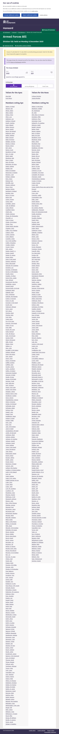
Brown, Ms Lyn (36, 156)
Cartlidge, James (10, 203)
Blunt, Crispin (9, 160)
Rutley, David (9, 602)
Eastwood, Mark (10, 290)
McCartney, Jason (11, 509)
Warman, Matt (10, 693)
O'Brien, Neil (9, 559)
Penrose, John (9, 567)
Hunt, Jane (9, 422)
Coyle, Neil (35, 185)
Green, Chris (9, 358)
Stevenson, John (10, 639)
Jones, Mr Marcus (10, 449)
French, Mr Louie (10, 329)
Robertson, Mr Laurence (12, 592)
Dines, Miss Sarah (10, 263)
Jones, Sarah (35, 329)
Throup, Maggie (10, 662)
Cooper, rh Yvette (36, 181)
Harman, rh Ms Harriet (38, 288)
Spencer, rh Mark (10, 631)
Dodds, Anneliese (36, 214)
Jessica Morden (36, 98)
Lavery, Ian (35, 346)
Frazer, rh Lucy (10, 325)
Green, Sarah (35, 272)
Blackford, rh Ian (36, 137)
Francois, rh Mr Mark (11, 323)
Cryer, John (35, 193)
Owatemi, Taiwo (36, 433)
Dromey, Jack (35, 222)
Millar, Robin (9, 519)
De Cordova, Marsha (37, 208)
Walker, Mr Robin (10, 687)
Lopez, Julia (9, 486)
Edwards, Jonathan (37, 232)
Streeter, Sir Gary (10, 645)
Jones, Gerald (35, 323)
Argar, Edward (9, 125)
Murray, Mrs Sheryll (11, 550)
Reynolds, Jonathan (37, 462)
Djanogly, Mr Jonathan (12, 265)
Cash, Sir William (10, 205)
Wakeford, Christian (11, 683)
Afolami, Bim (9, 108)
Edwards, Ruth (10, 292)
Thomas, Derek (10, 660)
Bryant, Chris (35, 158)
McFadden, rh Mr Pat (37, 381)
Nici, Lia (8, 555)
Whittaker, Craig (10, 703)
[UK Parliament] (9, 21)
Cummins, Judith (36, 195)
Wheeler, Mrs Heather (12, 701)
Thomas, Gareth (36, 515)
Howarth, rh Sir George (38, 313)
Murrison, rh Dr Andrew (12, 552)
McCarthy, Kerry (36, 373)
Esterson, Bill (35, 243)
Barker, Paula (35, 129)
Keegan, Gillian (10, 457)
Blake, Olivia (35, 141)
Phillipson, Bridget (37, 447)
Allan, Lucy (9, 117)
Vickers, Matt (9, 678)
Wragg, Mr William (11, 718)
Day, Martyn (35, 205)
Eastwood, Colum (36, 230)
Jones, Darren (35, 321)
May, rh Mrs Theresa (11, 503)
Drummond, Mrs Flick (11, 282)
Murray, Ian (35, 408)
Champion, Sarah (36, 177)
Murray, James (36, 410)
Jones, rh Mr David (11, 447)
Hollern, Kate (35, 305)
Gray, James (9, 356)
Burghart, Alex (10, 193)
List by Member (13, 86)
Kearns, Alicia (9, 455)
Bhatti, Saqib (9, 156)
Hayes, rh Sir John (11, 387)
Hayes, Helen (35, 292)
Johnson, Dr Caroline (11, 439)
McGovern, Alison (36, 385)
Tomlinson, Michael (11, 666)
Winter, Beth (35, 555)
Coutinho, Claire (10, 239)
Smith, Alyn (35, 484)
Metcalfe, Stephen (11, 517)
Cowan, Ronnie (36, 183)
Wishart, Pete (35, 557)
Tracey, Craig (9, 668)
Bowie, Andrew (10, 166)
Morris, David (9, 538)
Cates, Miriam (9, 208)
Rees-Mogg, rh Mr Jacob (12, 586)
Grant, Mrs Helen (10, 354)
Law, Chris (34, 348)
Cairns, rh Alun (10, 199)
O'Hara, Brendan (36, 420)
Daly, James (9, 249)
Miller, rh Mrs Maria (11, 521)
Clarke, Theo (9, 224)
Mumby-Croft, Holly (11, 548)
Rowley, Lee (9, 598)
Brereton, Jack (10, 174)
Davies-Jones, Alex (37, 203)
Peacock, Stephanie (37, 439)
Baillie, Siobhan (10, 135)
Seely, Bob (8, 608)
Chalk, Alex (9, 212)
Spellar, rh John (36, 497)
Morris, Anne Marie (11, 536)
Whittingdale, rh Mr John (13, 705)
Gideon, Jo (9, 346)
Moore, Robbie (10, 534)
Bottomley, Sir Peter (11, 164)
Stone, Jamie (35, 503)
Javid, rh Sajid (9, 429)
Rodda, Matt (35, 468)
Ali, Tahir (34, 113)
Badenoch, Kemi (10, 133)
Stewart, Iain (9, 643)
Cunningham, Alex (37, 197)
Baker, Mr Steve (10, 139)
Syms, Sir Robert (10, 658)
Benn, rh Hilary (36, 133)
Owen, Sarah (35, 435)
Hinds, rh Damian (10, 402)
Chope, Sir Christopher (12, 216)
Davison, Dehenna (11, 261)
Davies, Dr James (10, 255)
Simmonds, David (10, 616)
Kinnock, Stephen (36, 338)
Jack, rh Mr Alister (11, 426)
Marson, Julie (9, 501)
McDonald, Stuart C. (37, 377)
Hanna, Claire (35, 286)
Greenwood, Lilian (37, 274)
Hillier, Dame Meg (37, 298)
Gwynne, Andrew (36, 280)
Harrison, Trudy (10, 381)
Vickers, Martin (10, 676)
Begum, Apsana (36, 131)
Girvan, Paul (35, 261)
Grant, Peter (35, 267)
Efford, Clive (35, 234)
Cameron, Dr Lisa (36, 170)
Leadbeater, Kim (36, 350)
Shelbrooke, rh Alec (11, 614)
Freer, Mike (9, 327)
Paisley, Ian (35, 437)
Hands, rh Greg (10, 377)
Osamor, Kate (35, 426)
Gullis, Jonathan (10, 369)
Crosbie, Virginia (10, 245)
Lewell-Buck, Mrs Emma (38, 352)
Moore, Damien (10, 532)
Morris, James (9, 540)
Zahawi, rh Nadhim (11, 724)
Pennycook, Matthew (37, 441)
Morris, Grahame (36, 406)
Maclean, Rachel (10, 495)
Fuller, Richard (10, 331)
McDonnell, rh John (37, 379)
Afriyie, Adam (9, 110)
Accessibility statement (50, 732)
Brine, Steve (9, 179)
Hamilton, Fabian (36, 284)
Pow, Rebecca (9, 571)
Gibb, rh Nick (9, 342)
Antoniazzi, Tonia (36, 121)
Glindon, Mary (36, 263)
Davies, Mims (9, 257)
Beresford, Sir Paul (11, 152)
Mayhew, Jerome (10, 505)
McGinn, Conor (36, 383)
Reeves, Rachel (36, 460)
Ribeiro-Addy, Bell (37, 464)
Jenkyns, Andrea (10, 437)
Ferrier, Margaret (36, 247)
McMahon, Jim (36, 389)
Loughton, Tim (10, 491)
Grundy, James (10, 367)
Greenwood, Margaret (38, 276)
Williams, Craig (10, 712)
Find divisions (21, 32)
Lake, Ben (34, 342)
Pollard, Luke (35, 449)
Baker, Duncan (10, 137)
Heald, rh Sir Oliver (11, 389)
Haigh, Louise (35, 282)
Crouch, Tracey (10, 247)
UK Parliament (6, 32)
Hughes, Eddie (10, 420)
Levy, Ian (8, 474)
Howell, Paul (9, 414)
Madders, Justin (36, 362)
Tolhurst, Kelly (10, 664)
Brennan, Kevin (36, 150)
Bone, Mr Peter (10, 162)
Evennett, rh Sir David (12, 303)
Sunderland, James (11, 654)
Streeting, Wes (36, 505)
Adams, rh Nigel (10, 106)
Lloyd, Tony (35, 356)
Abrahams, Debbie (37, 108)
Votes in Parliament (15, 62)
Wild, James (9, 709)
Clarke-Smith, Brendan (12, 226)
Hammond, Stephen (11, 373)
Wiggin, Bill (9, 707)
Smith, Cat (35, 486)
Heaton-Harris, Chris (11, 393)
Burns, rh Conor (10, 195)
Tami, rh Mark (35, 509)
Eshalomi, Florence (37, 241)
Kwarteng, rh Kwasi (11, 464)
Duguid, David (9, 286)
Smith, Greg (9, 621)
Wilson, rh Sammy (37, 552)
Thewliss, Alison (36, 513)
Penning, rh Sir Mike (11, 565)
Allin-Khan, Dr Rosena (38, 115)
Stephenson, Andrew (11, 635)
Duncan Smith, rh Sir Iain (12, 288)
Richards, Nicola (10, 588)
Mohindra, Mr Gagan (11, 530)
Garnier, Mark (9, 338)
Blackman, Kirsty (36, 139)
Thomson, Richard (37, 521)
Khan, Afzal (35, 336)
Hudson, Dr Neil (10, 418)
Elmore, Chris (35, 239)
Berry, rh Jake (9, 154)
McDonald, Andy (36, 375)
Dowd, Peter (35, 220)
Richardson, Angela (11, 590)
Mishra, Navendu (36, 400)
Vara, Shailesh (9, 674)
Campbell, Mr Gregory (38, 174)
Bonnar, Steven (36, 146)
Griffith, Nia (35, 278)
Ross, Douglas (9, 596)
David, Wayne (35, 201)
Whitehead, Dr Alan (37, 540)
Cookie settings (43, 15)
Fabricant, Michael (11, 307)
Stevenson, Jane (10, 637)
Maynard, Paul (10, 507)
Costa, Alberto (10, 236)
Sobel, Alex (35, 495)
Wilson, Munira (36, 550)
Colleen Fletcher (36, 96)
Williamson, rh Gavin (11, 714)
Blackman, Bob (10, 158)
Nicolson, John (36, 416)
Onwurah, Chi (35, 422)
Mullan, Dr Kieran (10, 546)
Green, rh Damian (10, 360)
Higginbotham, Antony (12, 400)
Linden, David (35, 354)
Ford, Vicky (9, 317)
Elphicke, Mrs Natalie (12, 296)
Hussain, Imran (36, 317)
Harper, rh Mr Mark (11, 379)
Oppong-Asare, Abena (38, 424)
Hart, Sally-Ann (10, 383)
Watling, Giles (10, 695)
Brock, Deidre (35, 152)
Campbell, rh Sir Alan (38, 172)
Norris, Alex (35, 418)
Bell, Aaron (9, 148)
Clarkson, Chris (10, 228)
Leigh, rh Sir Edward (11, 472)
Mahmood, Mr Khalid (37, 365)
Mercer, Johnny (36, 395)
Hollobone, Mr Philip (37, 307)
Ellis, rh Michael (10, 294)
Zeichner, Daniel (36, 561)
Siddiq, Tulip (35, 480)
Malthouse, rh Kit (10, 497)
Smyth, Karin (35, 493)
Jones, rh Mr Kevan (37, 325)
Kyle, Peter (35, 340)
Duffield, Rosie (36, 224)
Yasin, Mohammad (37, 559)
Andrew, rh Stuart (10, 121)
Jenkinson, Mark (10, 435)
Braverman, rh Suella (11, 172)
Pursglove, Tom (10, 575)
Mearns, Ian (35, 393)
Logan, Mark (9, 484)
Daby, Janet (35, 199)
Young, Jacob (9, 722)
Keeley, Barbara (36, 334)
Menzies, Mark (10, 515)
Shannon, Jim (35, 474)
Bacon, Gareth (10, 129)
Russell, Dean (9, 600)
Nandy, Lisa (35, 412)
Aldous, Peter (9, 115)
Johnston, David (10, 443)
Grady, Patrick (35, 265)
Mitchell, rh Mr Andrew (12, 528)
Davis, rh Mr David (11, 259)
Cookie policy (32, 730)
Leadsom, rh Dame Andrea (13, 470)
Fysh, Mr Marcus (10, 334)
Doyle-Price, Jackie (11, 278)
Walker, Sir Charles (11, 685)
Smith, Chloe (9, 619)
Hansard (8, 28)
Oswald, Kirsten (36, 431)
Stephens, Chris (36, 499)
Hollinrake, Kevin (10, 406)
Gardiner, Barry (36, 257)
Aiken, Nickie (9, 113)
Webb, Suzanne (10, 697)
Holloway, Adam (10, 408)
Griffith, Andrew (10, 362)
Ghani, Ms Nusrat (10, 340)
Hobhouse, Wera (36, 300)
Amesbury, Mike (36, 117)
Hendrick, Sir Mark (37, 296)
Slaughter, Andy (36, 482)
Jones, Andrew (10, 445)
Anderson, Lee (10, 119)
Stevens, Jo (35, 501)
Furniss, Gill (35, 255)
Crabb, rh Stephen (11, 243)
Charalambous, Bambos (38, 179)
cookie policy (34, 11)
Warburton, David (11, 691)
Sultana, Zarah (36, 507)
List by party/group (29, 86)
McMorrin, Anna (36, 391)
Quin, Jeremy (9, 577)
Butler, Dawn (35, 164)
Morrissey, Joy (10, 542)
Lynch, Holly (35, 360)
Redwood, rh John (11, 583)
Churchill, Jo (9, 218)
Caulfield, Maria (10, 210)
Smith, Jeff (35, 488)
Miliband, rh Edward (37, 398)
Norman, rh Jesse (10, 557)
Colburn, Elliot (10, 232)
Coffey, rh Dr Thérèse (11, 230)
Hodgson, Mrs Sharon (37, 303)
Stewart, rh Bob (10, 641)
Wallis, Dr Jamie (10, 689)
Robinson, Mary (10, 594)
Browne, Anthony (10, 185)
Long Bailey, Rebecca (38, 358)
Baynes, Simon (10, 146)
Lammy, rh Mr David (37, 344)
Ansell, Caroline (10, 123)
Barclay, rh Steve (10, 144)
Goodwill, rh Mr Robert (12, 350)
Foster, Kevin (9, 319)
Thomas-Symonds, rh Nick (39, 517)
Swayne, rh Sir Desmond (12, 656)
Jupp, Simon (9, 451)
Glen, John (9, 348)
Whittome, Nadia (36, 546)
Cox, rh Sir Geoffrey (11, 241)
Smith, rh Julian (10, 623)
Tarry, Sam (35, 511)
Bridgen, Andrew (10, 177)
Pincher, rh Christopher (12, 569)
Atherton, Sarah (36, 125)
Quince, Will (9, 579)
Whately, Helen (10, 699)
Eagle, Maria (35, 228)
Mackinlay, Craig (10, 493)
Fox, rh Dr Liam (10, 321)
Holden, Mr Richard (11, 404)
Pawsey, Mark (9, 563)
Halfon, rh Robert (10, 371)
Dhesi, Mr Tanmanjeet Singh (39, 212)
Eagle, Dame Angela (37, 226)
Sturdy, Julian (9, 652)
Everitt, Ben (9, 305)
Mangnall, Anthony (11, 499)
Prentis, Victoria (10, 573)
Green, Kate (35, 269)
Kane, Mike (35, 331)
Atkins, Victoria (10, 127)
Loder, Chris (9, 482)
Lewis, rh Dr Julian (11, 478)
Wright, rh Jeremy (11, 720)
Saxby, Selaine (10, 604)
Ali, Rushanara (36, 110)
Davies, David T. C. (11, 251)
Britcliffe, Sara (9, 183)
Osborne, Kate (36, 429)
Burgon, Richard (36, 162)
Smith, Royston (10, 625)
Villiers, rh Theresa (11, 681)
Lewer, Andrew (10, 476)
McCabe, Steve (36, 371)
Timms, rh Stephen (37, 526)
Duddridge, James (11, 284)
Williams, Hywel (36, 548)
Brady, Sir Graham (10, 170)
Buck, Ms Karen (36, 160)
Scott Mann (9, 98)
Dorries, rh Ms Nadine (12, 272)
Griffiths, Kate (9, 365)
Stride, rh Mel (9, 647)
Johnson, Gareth (10, 441)
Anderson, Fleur (36, 119)
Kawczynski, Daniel (11, 453)
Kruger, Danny (9, 462)
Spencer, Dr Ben (10, 629)
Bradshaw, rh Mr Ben (37, 148)
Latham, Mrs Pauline (11, 468)
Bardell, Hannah (36, 127)
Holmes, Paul (9, 410)
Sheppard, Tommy (37, 478)
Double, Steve (9, 274)
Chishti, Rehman (10, 214)
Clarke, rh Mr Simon (11, 222)
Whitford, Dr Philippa (37, 542)
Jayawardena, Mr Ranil (12, 431)
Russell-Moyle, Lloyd (37, 470)
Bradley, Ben (9, 168)
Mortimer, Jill (9, 544)
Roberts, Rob (35, 466)
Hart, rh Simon (10, 385)
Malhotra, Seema (36, 367)
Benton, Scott (9, 150)
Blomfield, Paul (36, 144)
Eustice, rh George (11, 298)
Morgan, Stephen (36, 404)
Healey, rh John (36, 294)
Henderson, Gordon (11, 395)
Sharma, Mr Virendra (37, 476)
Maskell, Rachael (36, 369)
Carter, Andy (9, 201)
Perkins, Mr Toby (36, 443)
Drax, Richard (9, 280)
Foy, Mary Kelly (36, 253)
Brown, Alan (35, 154)
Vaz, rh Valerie (36, 534)
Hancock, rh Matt (10, 375)
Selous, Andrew (10, 610)
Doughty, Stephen (37, 218)
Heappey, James (10, 391)
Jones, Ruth (35, 327)
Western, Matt (36, 538)
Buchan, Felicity (10, 189)
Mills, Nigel (9, 526)
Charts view (45, 86)
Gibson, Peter (9, 344)
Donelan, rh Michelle (11, 269)
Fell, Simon (9, 311)
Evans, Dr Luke (10, 300)
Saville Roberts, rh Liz (38, 472)
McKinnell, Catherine (37, 387)
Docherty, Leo (9, 267)
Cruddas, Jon (35, 191)
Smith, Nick (35, 491)
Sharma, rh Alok (10, 612)
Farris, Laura (9, 309)
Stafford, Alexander (11, 633)
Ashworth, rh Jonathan (38, 123)
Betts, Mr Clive (36, 135)
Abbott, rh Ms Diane (37, 106)
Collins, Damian (10, 234)
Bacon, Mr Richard (11, 131)
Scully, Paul (9, 606)
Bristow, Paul (9, 181)
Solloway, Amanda (11, 627)
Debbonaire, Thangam (38, 210)
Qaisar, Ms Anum (36, 453)
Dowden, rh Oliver (11, 276)
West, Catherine (36, 536)
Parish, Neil (9, 561)
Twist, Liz (34, 532)
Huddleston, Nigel (11, 416)
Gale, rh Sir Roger (10, 336)
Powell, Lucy (35, 451)
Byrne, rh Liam (36, 166)
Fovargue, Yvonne (37, 249)
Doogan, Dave (36, 216)
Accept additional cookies (11, 15)
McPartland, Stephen (11, 513)
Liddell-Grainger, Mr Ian (12, 480)
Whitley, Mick (35, 544)
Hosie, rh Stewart (36, 311)
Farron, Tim (35, 245)
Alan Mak (8, 96)
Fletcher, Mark (10, 313)
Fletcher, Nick (9, 315)
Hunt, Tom (8, 424)
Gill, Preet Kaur (36, 259)
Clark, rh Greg (9, 220)
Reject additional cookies (30, 15)
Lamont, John (9, 466)
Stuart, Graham (10, 650)
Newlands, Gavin (36, 414)
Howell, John (9, 412)
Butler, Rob (9, 197)
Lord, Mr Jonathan (11, 488)
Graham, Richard (10, 352)
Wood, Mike (9, 716)
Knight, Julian (9, 460)
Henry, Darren (9, 398)
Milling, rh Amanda (11, 524)
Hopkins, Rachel (36, 309)
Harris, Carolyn (36, 290)
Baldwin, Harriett (10, 141)
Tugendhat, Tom (10, 672)
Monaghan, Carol (36, 402)
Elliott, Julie (35, 236)
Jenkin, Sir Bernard (11, 433)
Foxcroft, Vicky (36, 251)
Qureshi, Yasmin (36, 455)
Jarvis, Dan (35, 319)
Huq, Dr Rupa (35, 315)
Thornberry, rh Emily (37, 524)
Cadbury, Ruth (36, 168)
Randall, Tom (9, 581)
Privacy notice (50, 730)
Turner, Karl (35, 530)
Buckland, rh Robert (11, 191)
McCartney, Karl (10, 511)
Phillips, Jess (35, 445)
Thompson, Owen (36, 519)
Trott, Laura (9, 670)
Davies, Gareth (10, 253)
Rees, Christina (36, 457)
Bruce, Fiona (9, 187)
